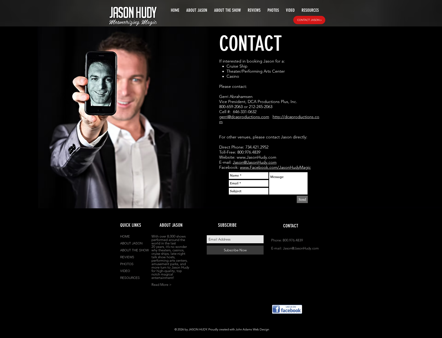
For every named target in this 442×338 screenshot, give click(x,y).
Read (155, 284)
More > (166, 284)
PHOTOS (127, 264)
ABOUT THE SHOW (134, 250)
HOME (125, 236)
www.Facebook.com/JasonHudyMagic (275, 167)
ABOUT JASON (131, 243)
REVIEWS (127, 257)
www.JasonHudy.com (256, 157)
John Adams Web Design (252, 329)
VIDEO (125, 271)
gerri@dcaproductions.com (244, 116)
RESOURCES (130, 278)
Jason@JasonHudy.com (254, 162)
